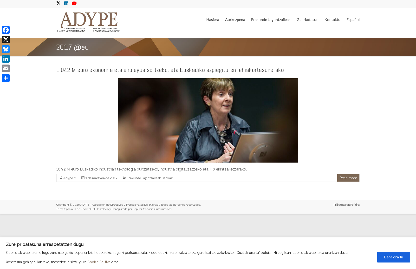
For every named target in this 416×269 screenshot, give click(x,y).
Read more (348, 178)
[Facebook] (6, 30)
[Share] (6, 78)
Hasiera (212, 19)
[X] (6, 39)
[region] (208, 253)
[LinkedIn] (6, 59)
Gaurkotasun (307, 19)
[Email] (6, 68)
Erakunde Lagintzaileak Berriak (150, 178)
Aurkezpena (235, 19)
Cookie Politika (98, 262)
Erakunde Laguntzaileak (271, 19)
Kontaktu (332, 19)
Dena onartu (393, 257)
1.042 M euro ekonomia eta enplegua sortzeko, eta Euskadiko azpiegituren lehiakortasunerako (170, 70)
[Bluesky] (6, 49)
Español (353, 19)
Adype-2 (69, 178)
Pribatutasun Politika (346, 204)
